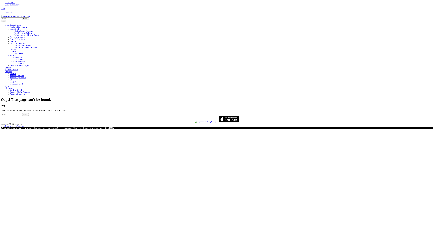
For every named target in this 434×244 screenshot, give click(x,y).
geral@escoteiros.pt (12, 5)
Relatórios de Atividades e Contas (26, 35)
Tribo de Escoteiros (17, 76)
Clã (11, 80)
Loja (7, 86)
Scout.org (8, 12)
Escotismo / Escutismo (22, 45)
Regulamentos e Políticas (23, 33)
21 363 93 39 (10, 3)
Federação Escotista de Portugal (25, 47)
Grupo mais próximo (17, 94)
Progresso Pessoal (16, 84)
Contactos (9, 88)
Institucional (14, 29)
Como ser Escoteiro (17, 57)
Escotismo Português (17, 43)
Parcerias (13, 41)
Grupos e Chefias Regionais (20, 92)
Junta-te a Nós (10, 55)
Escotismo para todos (17, 37)
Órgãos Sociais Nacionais (23, 31)
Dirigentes (13, 82)
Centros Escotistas (11, 70)
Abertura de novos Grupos (19, 66)
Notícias (8, 68)
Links (3, 9)
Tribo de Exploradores (18, 78)
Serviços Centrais (16, 90)
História (13, 49)
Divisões (8, 72)
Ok (111, 128)
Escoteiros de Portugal (13, 25)
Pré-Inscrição (19, 59)
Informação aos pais (17, 53)
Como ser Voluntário (17, 61)
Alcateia (13, 74)
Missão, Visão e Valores (18, 27)
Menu (3, 21)
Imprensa (13, 51)
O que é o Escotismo (17, 39)
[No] (113, 128)
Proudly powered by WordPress (12, 126)
